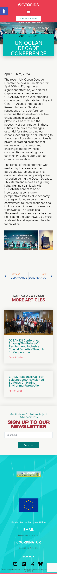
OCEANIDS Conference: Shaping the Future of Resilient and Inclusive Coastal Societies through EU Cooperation (26, 346)
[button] (4, 11)
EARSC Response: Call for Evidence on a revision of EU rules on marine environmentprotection (26, 381)
